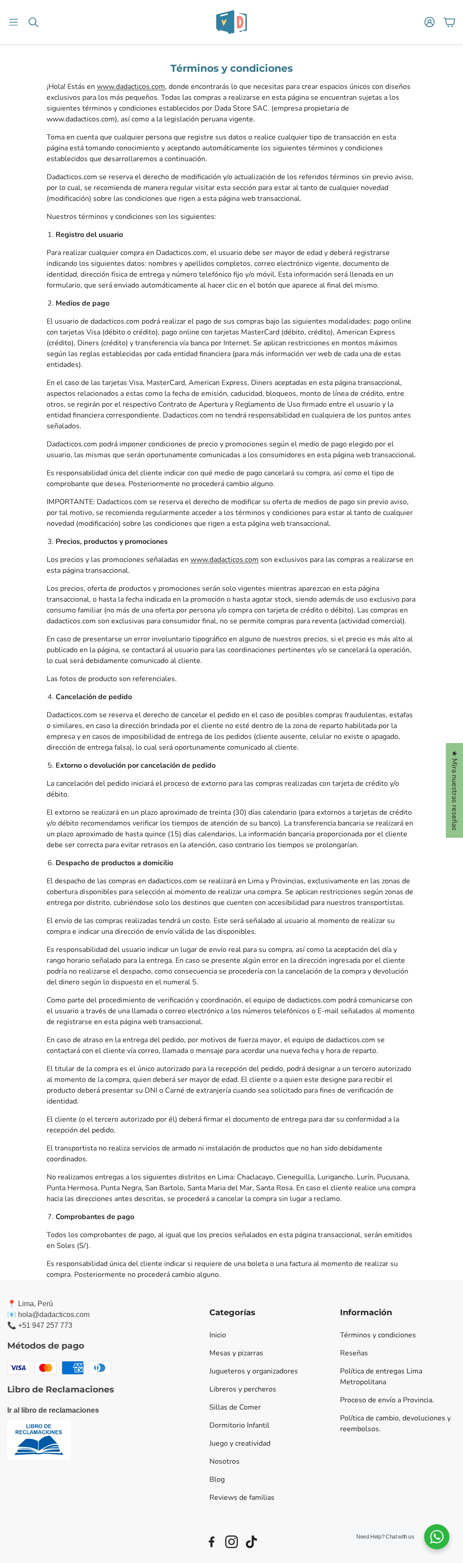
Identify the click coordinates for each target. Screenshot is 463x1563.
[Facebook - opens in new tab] (211, 1541)
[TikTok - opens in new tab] (251, 1541)
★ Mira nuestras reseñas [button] (454, 790)
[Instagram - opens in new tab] (231, 1541)
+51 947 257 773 (45, 1325)
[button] (13, 22)
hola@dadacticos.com (54, 1314)
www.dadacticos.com (131, 87)
